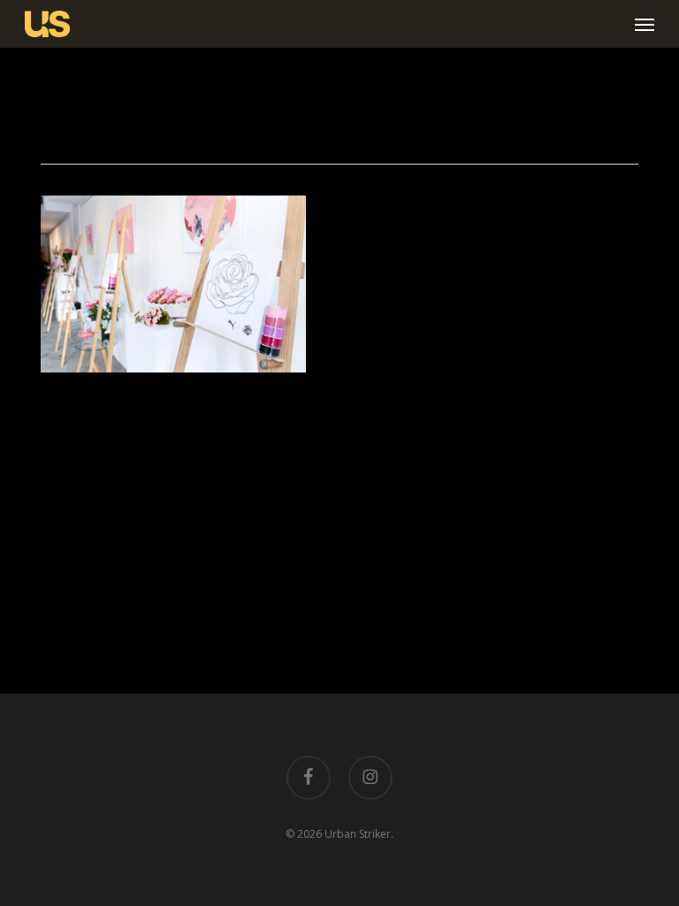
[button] (644, 24)
